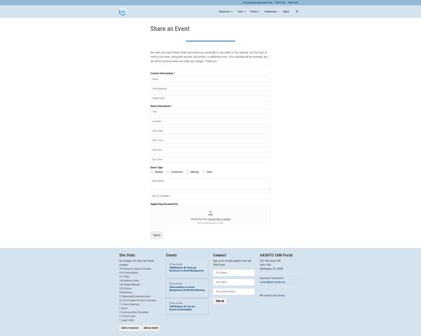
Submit (156, 235)
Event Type (156, 167)
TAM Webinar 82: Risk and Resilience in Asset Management (186, 269)
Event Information (161, 106)
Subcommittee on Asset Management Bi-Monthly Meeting (186, 289)
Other (209, 172)
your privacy (278, 295)
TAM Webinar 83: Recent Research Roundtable (182, 308)
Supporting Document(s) (164, 204)
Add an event (151, 327)
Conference (177, 172)
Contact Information (162, 73)
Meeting (195, 172)
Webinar (159, 172)
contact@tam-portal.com (272, 282)
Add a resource (130, 327)
